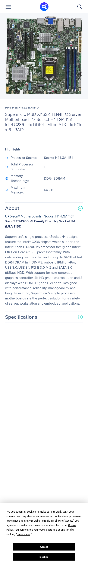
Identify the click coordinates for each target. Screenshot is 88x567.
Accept (44, 547)
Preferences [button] (23, 534)
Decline (44, 557)
